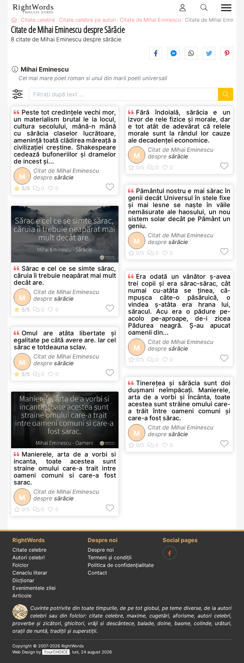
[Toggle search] (204, 7)
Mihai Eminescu (45, 69)
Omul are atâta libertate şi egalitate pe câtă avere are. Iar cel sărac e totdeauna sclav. (65, 340)
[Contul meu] (182, 7)
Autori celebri (28, 557)
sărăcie (64, 177)
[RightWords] (14, 20)
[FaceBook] (170, 552)
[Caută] (226, 94)
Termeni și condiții (110, 557)
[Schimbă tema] (17, 94)
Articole (21, 595)
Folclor (20, 565)
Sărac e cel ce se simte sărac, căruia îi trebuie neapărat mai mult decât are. (65, 275)
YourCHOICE (56, 652)
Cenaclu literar (29, 572)
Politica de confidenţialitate (121, 565)
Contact (97, 572)
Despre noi (101, 550)
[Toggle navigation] (224, 7)
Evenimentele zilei (34, 588)
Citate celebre (29, 550)
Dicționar (23, 580)
